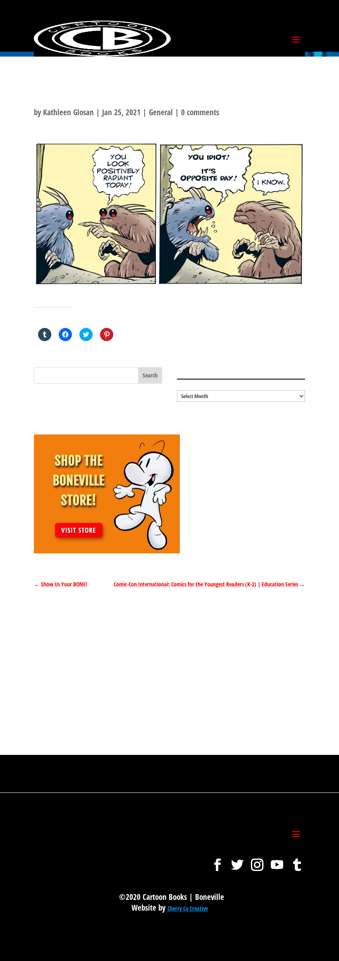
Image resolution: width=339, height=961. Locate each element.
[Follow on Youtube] (277, 860)
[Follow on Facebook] (217, 860)
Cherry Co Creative (187, 908)
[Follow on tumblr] (297, 860)
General (161, 112)
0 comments (200, 112)
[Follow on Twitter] (237, 860)
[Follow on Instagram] (257, 860)
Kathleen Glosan (68, 112)
